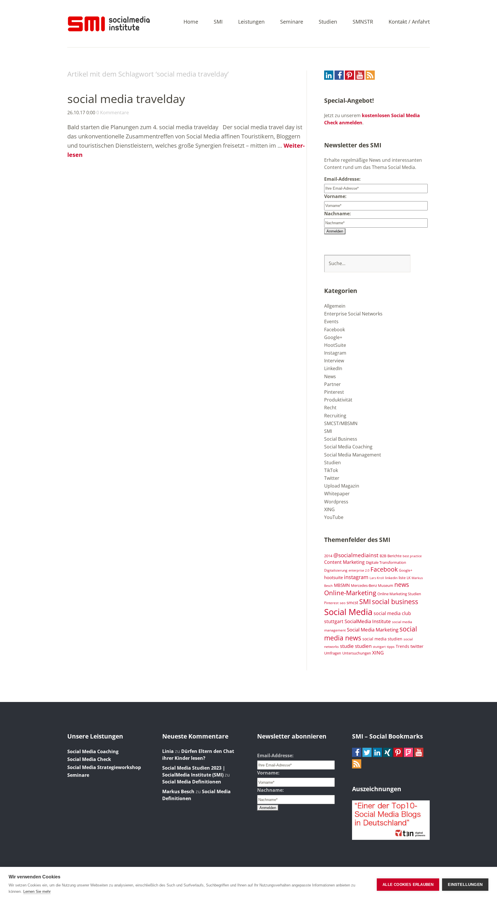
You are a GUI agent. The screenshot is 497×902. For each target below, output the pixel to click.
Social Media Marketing (372, 629)
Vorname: (335, 196)
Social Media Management (352, 455)
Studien (328, 22)
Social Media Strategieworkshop (104, 767)
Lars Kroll (377, 578)
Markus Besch (178, 791)
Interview (334, 360)
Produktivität (338, 400)
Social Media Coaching (348, 447)
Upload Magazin (341, 486)
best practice (412, 556)
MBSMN (342, 585)
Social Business (340, 439)
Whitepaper (337, 493)
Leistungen (251, 22)
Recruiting (335, 415)
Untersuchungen (356, 653)
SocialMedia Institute (368, 621)
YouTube (333, 517)
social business (395, 601)
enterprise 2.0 (359, 570)
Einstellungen (465, 884)
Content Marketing (344, 562)
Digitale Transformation (386, 562)
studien (363, 646)
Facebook (334, 329)
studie (347, 645)
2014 (328, 555)
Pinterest (334, 392)
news (401, 585)
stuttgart (379, 647)
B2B (383, 555)
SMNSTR (363, 22)
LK (408, 577)
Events (331, 321)
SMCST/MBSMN (341, 423)
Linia (168, 751)
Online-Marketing (350, 593)
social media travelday (126, 98)
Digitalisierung (335, 570)
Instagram (335, 353)
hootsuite (333, 577)
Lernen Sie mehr (37, 891)
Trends (402, 646)
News (330, 376)
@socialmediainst (356, 555)
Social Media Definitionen (191, 782)
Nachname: (337, 213)
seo (342, 602)
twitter (416, 646)
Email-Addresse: (342, 179)
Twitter (331, 478)
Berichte (394, 555)
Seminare (291, 22)
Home (190, 22)
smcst (352, 602)
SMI (218, 22)
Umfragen (332, 653)
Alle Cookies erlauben (408, 884)
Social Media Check (89, 759)
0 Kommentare (112, 112)
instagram (356, 577)
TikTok (331, 470)
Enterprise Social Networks (353, 314)
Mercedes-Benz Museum (372, 585)
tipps (391, 646)
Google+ (333, 337)
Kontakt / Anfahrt (409, 22)
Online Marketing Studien (399, 593)
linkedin (391, 577)
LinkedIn (333, 368)
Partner (332, 384)
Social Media (348, 612)
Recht (330, 407)
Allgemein (334, 306)
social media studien (382, 639)
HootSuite (335, 345)
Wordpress (336, 501)
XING (329, 509)
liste (402, 577)
